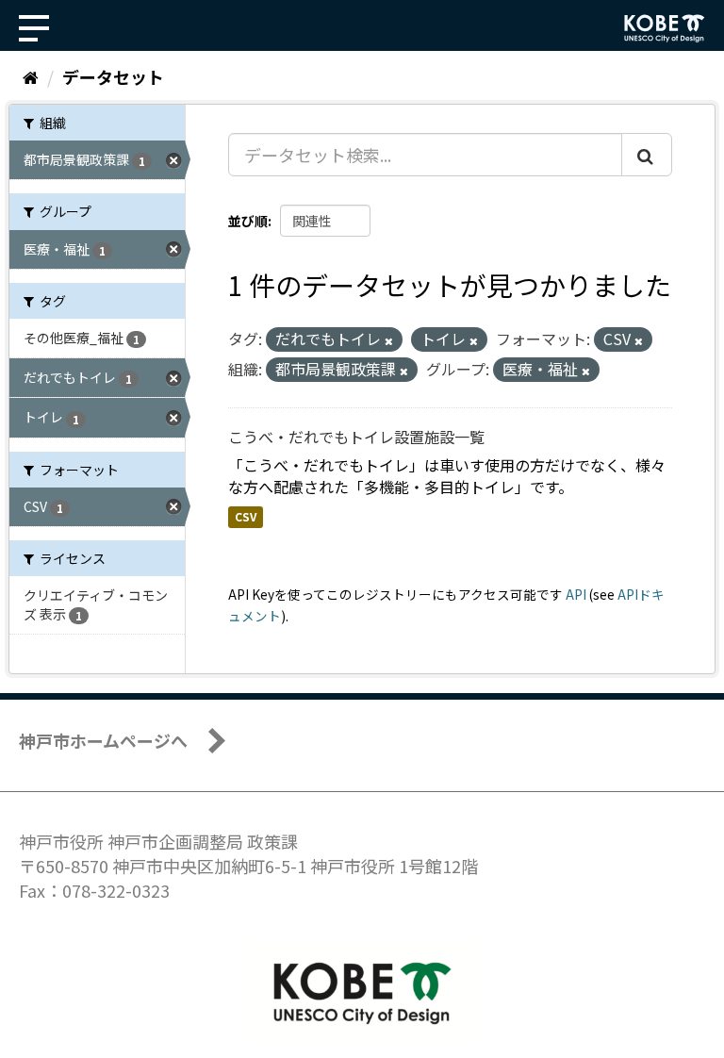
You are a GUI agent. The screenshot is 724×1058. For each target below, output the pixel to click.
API (576, 594)
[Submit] (646, 154)
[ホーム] (31, 76)
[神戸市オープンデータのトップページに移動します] (664, 28)
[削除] (389, 340)
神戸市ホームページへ (103, 740)
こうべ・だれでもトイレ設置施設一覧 (356, 436)
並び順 (248, 220)
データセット (113, 76)
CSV (245, 517)
